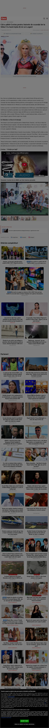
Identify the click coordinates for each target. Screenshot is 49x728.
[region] (24, 708)
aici (45, 702)
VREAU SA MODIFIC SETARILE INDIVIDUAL (24, 724)
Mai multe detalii (11, 696)
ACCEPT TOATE (24, 721)
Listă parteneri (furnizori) (6, 717)
